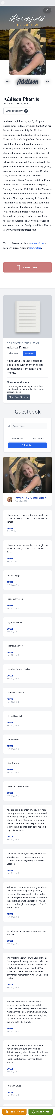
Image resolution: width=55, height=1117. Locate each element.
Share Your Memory (18, 397)
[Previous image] (6, 475)
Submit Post (27, 445)
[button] (27, 475)
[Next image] (48, 475)
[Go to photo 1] (26, 491)
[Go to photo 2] (28, 491)
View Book (14, 353)
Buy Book (29, 353)
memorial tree (37, 243)
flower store (35, 247)
